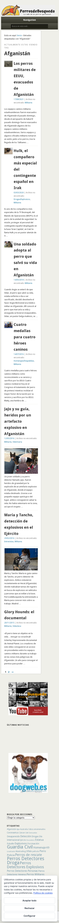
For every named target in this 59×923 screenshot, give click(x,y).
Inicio (19, 35)
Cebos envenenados (36, 829)
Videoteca (17, 626)
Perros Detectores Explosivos (25, 865)
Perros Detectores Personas (22, 870)
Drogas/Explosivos (22, 199)
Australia (24, 829)
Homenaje (39, 847)
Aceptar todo (29, 900)
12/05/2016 (9, 438)
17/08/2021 (19, 99)
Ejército (23, 840)
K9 (47, 847)
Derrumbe (33, 833)
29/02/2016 (9, 538)
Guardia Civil (20, 847)
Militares (28, 103)
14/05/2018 (19, 280)
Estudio (10, 843)
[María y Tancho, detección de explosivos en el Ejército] (21, 570)
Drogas (35, 836)
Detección (25, 836)
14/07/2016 (19, 354)
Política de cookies (43, 892)
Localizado (11, 851)
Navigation (29, 19)
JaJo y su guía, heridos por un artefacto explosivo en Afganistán (17, 421)
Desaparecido (13, 836)
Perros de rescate (28, 855)
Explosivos (21, 843)
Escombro (31, 840)
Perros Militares (35, 874)
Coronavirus (12, 832)
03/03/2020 (19, 193)
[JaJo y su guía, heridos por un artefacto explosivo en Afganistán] (21, 473)
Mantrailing (21, 851)
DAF (26, 833)
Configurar (29, 915)
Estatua (39, 839)
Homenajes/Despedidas (24, 361)
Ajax (18, 829)
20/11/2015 (9, 623)
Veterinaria (17, 442)
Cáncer (22, 832)
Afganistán (11, 829)
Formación (33, 843)
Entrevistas (9, 541)
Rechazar (30, 908)
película (35, 851)
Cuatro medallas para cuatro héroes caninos (24, 337)
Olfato (29, 851)
